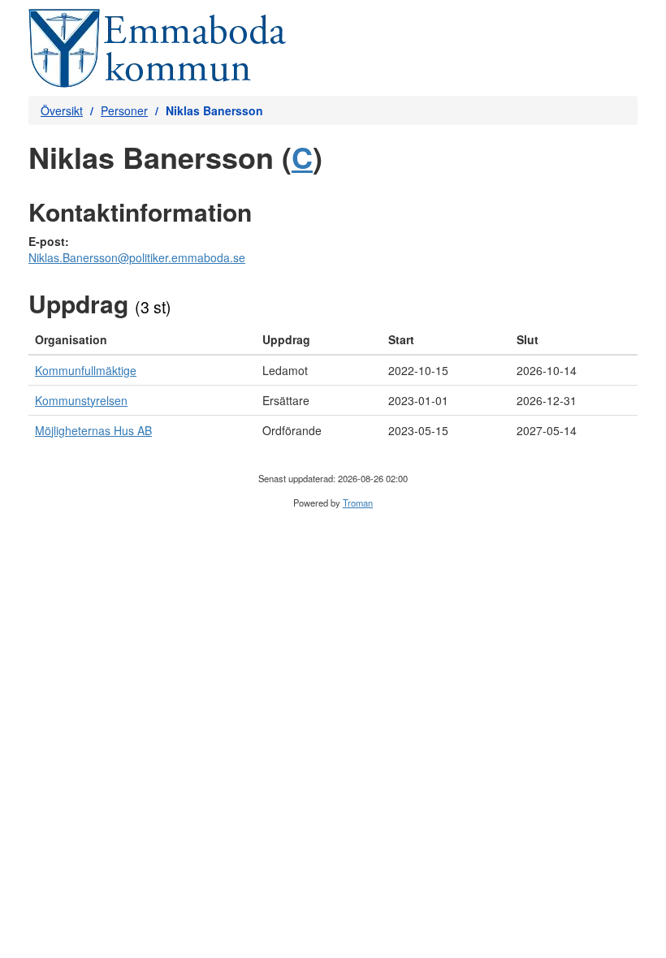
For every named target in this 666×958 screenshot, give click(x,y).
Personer (124, 110)
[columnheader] (142, 340)
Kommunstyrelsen (81, 400)
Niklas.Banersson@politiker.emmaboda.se (136, 257)
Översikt (62, 110)
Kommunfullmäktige (85, 370)
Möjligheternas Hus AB (93, 430)
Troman (358, 502)
